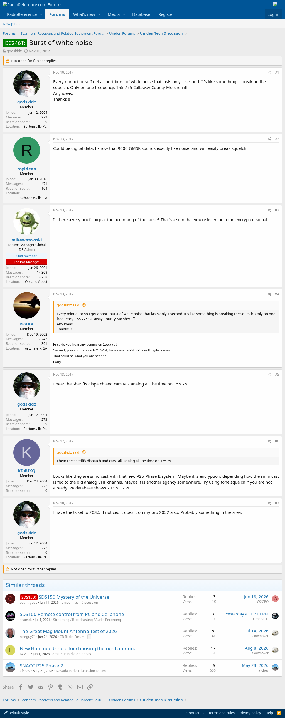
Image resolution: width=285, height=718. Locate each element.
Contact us (195, 712)
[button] (41, 14)
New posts (11, 23)
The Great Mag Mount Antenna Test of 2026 (68, 631)
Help (269, 712)
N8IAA (26, 323)
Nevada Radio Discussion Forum (81, 671)
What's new (84, 14)
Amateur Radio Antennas (71, 654)
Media (114, 14)
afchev (25, 671)
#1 (277, 72)
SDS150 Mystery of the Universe (74, 597)
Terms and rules (221, 712)
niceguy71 (28, 636)
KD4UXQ (26, 470)
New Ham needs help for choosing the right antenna (78, 648)
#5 (277, 374)
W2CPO (263, 601)
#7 (277, 503)
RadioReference (22, 14)
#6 (277, 441)
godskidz (14, 50)
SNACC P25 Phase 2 (41, 665)
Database (141, 14)
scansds (26, 619)
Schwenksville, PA (33, 197)
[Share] (269, 73)
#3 (277, 210)
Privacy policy (250, 712)
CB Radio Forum (72, 636)
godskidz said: (68, 305)
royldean (26, 168)
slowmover (260, 635)
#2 (277, 139)
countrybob (28, 602)
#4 (277, 294)
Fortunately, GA (35, 348)
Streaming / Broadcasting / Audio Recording (87, 619)
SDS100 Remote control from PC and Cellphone (72, 614)
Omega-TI (261, 619)
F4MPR (25, 654)
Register (166, 14)
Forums (57, 14)
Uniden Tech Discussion (79, 602)
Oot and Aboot (36, 281)
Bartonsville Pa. (35, 126)
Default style (18, 712)
